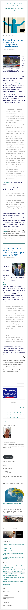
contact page (9, 477)
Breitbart (5, 231)
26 (23, 415)
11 (20, 410)
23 (14, 415)
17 (17, 412)
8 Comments (12, 257)
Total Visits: (5, 605)
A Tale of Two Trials (7, 548)
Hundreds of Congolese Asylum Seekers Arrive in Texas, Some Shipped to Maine (14, 574)
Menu (15, 13)
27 (4, 417)
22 (10, 415)
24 (17, 415)
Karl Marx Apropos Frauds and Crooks (11, 550)
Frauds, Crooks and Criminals (14, 4)
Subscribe (8, 457)
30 (14, 417)
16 (14, 412)
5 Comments (12, 49)
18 (20, 412)
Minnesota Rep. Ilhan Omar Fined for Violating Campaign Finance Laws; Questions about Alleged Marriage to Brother (14, 583)
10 (17, 410)
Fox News (21, 84)
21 (7, 415)
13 (4, 412)
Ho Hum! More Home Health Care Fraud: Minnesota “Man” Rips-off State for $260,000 (14, 251)
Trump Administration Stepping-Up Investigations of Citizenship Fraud (13, 43)
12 (23, 410)
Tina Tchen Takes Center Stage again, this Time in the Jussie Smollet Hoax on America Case (14, 570)
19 (23, 412)
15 (10, 412)
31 (17, 417)
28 (7, 417)
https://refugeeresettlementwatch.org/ (12, 503)
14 (7, 412)
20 (4, 415)
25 (20, 415)
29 (10, 417)
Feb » (5, 421)
